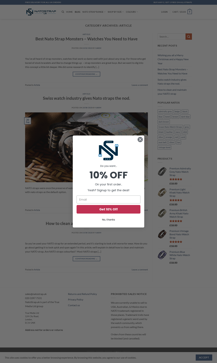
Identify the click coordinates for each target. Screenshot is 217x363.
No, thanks (108, 219)
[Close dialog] (140, 139)
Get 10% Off (108, 209)
